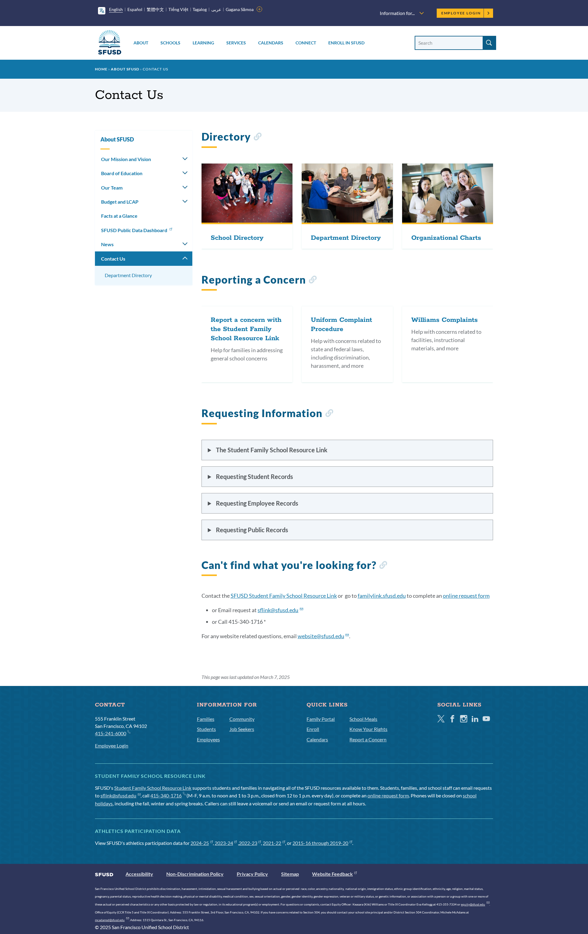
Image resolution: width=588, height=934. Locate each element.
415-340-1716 (166, 795)
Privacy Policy (252, 874)
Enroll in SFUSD (346, 42)
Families (205, 719)
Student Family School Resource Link (152, 788)
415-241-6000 (110, 733)
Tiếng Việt (178, 9)
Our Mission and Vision (126, 159)
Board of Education (121, 173)
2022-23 (248, 843)
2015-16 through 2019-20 (320, 843)
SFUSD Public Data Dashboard (134, 230)
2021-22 (272, 843)
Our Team (112, 187)
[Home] (109, 43)
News (107, 244)
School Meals (363, 719)
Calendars (270, 42)
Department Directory (128, 275)
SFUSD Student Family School (284, 595)
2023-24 (224, 843)
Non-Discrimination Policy (195, 874)
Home (101, 69)
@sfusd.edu (278, 610)
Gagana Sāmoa (240, 9)
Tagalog (200, 9)
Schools (170, 42)
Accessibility (139, 874)
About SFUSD (125, 69)
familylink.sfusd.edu (382, 595)
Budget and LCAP (119, 202)
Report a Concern (367, 739)
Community (241, 719)
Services (236, 42)
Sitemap (290, 874)
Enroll (313, 729)
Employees (208, 739)
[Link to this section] (257, 138)
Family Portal (321, 719)
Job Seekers (241, 729)
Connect (306, 42)
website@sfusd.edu (321, 636)
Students (206, 729)
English (116, 9)
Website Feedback (332, 874)
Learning (203, 42)
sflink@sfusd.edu (118, 795)
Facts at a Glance (119, 216)
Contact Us (113, 259)
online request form (466, 595)
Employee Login (461, 13)
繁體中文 (155, 9)
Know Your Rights (368, 729)
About (141, 42)
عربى (216, 9)
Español (134, 9)
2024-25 (199, 843)
